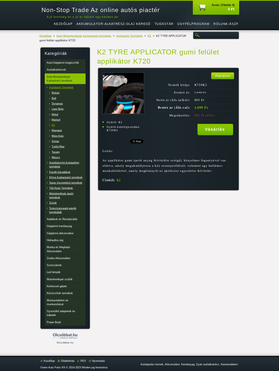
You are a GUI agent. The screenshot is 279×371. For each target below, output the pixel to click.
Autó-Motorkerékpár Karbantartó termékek (83, 35)
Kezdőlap (45, 35)
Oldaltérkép (67, 360)
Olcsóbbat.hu (65, 342)
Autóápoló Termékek (129, 35)
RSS (83, 360)
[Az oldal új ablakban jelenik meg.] (123, 113)
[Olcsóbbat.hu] (65, 336)
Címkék (108, 179)
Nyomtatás (98, 360)
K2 (149, 35)
